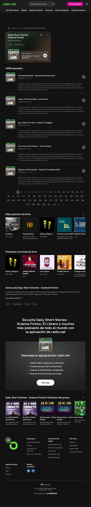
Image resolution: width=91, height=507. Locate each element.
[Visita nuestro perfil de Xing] (33, 471)
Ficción (27, 304)
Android (8, 474)
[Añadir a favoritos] (41, 35)
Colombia (47, 485)
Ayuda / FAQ (73, 448)
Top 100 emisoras (12, 10)
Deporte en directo (36, 10)
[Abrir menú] (87, 4)
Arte (10, 44)
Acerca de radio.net (33, 442)
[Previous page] (14, 192)
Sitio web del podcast (13, 298)
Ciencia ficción (19, 44)
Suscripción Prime (75, 452)
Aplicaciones (73, 445)
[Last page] (63, 204)
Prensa (29, 445)
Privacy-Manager (54, 457)
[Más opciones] (47, 35)
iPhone (8, 468)
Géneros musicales (62, 10)
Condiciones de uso (54, 444)
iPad (7, 471)
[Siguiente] (83, 213)
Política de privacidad (55, 448)
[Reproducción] (45, 55)
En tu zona (49, 10)
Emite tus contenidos (34, 454)
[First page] (9, 192)
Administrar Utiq (54, 454)
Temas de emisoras (78, 10)
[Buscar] (53, 4)
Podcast (24, 10)
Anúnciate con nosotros (32, 450)
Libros (35, 304)
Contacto (72, 442)
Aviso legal (51, 451)
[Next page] (59, 204)
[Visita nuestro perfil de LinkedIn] (28, 471)
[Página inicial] (9, 28)
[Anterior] (77, 213)
